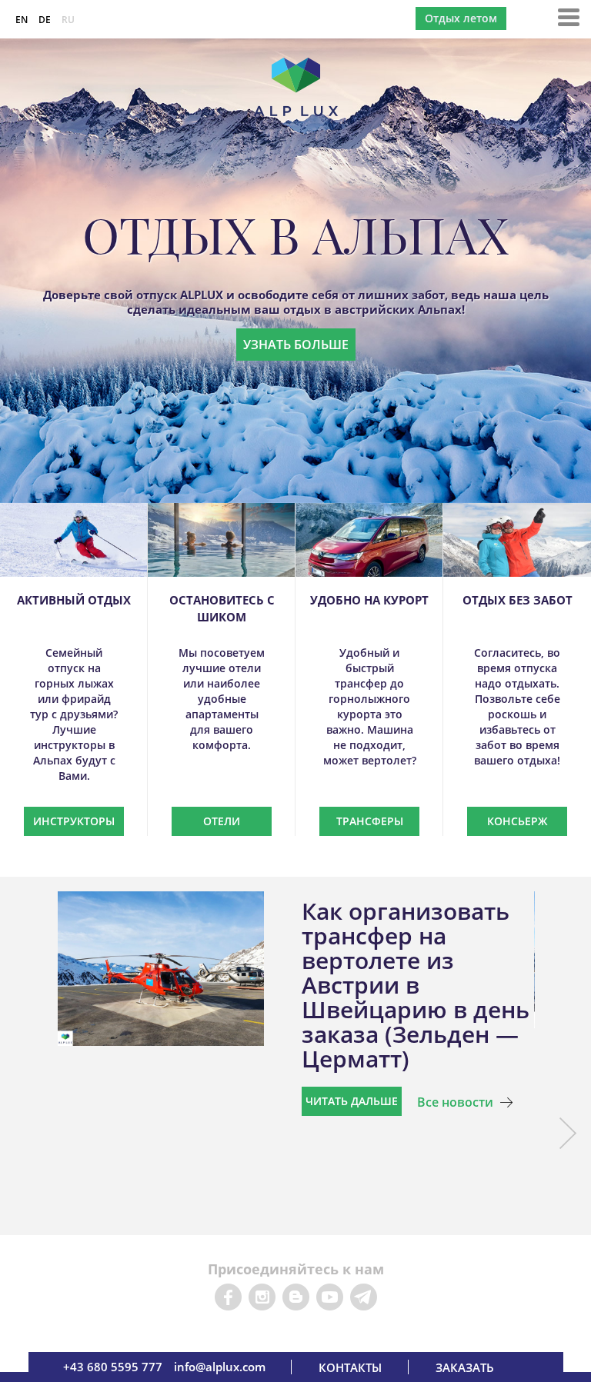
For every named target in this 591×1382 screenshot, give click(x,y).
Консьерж (517, 821)
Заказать (465, 1367)
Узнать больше (296, 344)
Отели (221, 821)
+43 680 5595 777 (112, 1366)
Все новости (455, 1102)
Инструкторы (74, 821)
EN (21, 19)
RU (68, 19)
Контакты (350, 1367)
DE (44, 19)
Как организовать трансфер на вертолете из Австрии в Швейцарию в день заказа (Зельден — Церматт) (415, 984)
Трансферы (369, 821)
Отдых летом (461, 18)
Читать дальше (352, 1101)
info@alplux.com (219, 1366)
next (567, 1133)
